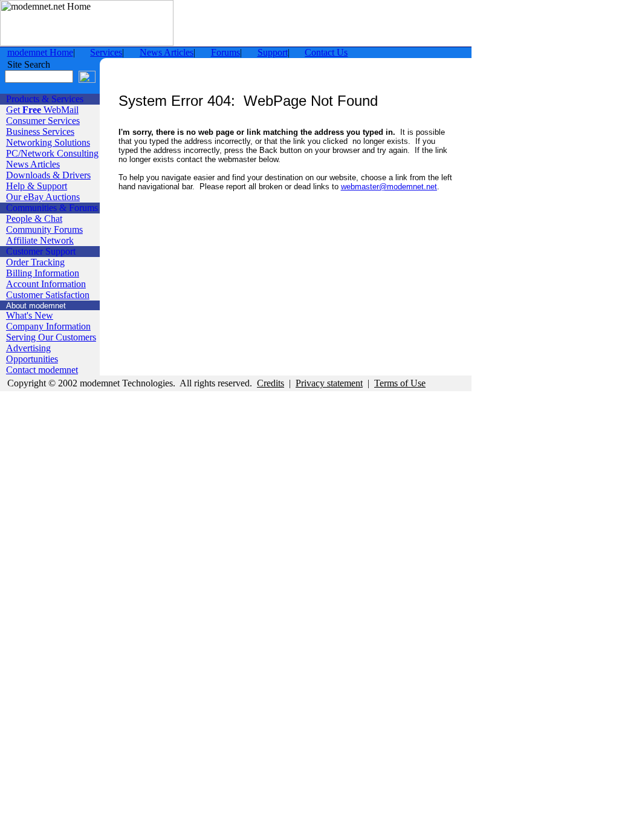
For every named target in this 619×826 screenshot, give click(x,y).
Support (273, 52)
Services (106, 52)
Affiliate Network (40, 240)
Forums (225, 52)
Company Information (48, 326)
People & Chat (34, 218)
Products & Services (44, 99)
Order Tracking (35, 262)
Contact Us (326, 52)
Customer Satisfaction (47, 295)
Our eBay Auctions (43, 197)
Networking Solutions (48, 142)
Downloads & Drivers (48, 175)
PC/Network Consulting (52, 153)
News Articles (166, 52)
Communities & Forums (52, 208)
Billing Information (42, 273)
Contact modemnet (42, 370)
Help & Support (36, 186)
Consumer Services (43, 120)
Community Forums (44, 229)
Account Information (46, 284)
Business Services (40, 131)
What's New (29, 315)
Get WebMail (42, 110)
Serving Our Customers (51, 337)
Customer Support (41, 251)
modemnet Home (40, 52)
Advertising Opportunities (32, 353)
